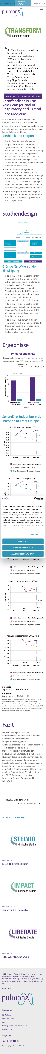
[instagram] (17, 1040)
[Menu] (41, 10)
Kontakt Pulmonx (8, 1019)
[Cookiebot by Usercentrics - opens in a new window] (34, 498)
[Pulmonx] (13, 15)
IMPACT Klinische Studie (29, 803)
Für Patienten (7, 1015)
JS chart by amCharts (16, 373)
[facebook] (7, 1040)
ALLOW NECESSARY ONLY (23, 554)
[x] (10, 1040)
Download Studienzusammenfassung (23, 96)
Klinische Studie (9, 860)
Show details (34, 535)
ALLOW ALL (23, 541)
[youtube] (13, 1040)
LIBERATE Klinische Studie (17, 799)
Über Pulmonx (7, 1029)
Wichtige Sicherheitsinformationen (14, 1026)
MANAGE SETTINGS (21, 547)
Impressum (6, 1022)
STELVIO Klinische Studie (15, 863)
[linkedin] (3, 1040)
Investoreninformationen (7, 3)
